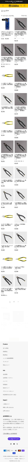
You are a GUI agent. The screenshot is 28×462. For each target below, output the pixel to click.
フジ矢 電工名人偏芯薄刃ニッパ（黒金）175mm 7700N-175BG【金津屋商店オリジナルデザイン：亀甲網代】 (20, 108)
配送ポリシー (22, 458)
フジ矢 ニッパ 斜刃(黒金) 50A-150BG (20, 225)
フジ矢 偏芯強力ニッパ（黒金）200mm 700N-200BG (20, 246)
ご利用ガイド (6, 404)
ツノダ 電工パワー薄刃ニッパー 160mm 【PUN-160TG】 (7, 131)
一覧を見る (14, 339)
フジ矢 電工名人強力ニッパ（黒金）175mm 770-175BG (20, 289)
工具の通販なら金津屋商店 (10, 433)
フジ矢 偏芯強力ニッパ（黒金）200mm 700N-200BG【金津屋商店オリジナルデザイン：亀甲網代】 (21, 85)
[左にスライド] (10, 335)
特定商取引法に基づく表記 (9, 394)
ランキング (5, 361)
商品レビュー (6, 365)
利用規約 (5, 384)
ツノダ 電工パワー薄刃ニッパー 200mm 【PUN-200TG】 (7, 84)
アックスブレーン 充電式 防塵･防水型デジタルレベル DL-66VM (6, 324)
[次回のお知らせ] (25, 2)
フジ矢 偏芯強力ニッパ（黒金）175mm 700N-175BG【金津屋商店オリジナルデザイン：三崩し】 (7, 156)
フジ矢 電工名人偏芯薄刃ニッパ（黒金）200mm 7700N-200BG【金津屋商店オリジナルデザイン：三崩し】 (21, 33)
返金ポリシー (6, 388)
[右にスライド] (17, 335)
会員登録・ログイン (8, 377)
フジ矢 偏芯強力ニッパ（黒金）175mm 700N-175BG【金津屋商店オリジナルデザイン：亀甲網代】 (20, 156)
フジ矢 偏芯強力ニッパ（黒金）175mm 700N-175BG (20, 181)
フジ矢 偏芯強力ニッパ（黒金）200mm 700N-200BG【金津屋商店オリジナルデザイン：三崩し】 (21, 132)
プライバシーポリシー (8, 391)
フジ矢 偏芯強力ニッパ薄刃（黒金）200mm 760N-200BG (21, 203)
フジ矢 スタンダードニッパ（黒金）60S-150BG (7, 246)
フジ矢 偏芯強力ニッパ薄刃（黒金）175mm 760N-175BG (7, 107)
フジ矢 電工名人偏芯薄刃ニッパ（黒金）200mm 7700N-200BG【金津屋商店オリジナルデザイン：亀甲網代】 (7, 59)
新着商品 (5, 351)
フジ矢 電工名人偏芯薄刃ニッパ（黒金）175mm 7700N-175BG (7, 181)
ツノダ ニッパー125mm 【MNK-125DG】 (19, 267)
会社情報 (5, 374)
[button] (3, 5)
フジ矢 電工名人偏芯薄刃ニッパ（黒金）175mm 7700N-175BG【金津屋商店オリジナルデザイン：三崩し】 (20, 59)
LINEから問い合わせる (8, 407)
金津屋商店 (9, 456)
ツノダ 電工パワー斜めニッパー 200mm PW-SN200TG (7, 267)
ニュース (5, 381)
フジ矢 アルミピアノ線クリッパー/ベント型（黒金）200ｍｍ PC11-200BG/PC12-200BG (7, 290)
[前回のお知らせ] (2, 2)
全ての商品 (5, 348)
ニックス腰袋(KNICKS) (8, 358)
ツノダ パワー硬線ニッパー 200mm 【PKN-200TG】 (7, 225)
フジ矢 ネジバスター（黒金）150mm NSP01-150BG (6, 203)
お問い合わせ (6, 410)
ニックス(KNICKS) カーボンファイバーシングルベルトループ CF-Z (18, 324)
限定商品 (5, 355)
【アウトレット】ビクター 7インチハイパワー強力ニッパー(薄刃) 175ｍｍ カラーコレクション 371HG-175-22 (7, 33)
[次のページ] (18, 301)
